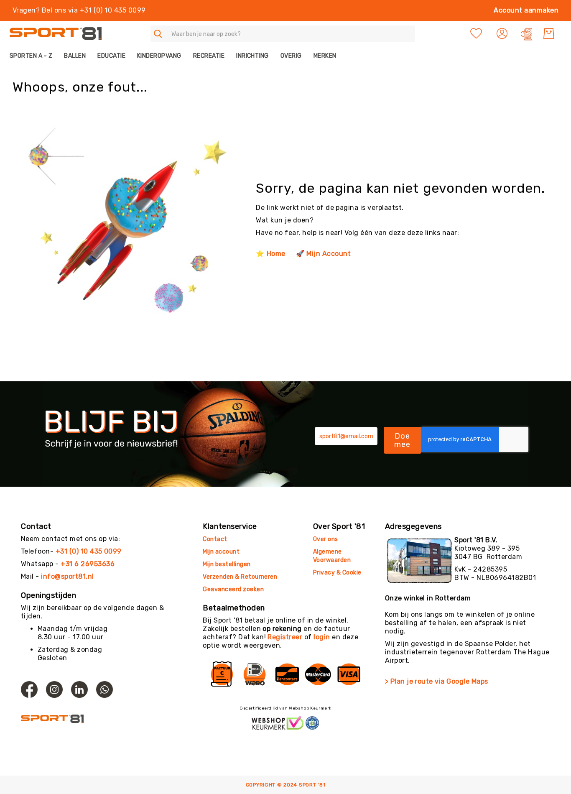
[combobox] (282, 34)
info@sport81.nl (67, 576)
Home (276, 254)
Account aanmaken (526, 10)
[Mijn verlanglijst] (476, 33)
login (322, 637)
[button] (503, 33)
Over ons (325, 539)
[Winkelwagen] (548, 33)
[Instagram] (54, 689)
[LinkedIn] (79, 689)
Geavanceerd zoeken (233, 589)
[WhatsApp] (104, 689)
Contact (215, 539)
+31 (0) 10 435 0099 (89, 551)
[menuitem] (34, 56)
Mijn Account (328, 254)
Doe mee (402, 440)
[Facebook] (29, 689)
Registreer (285, 637)
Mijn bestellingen (226, 564)
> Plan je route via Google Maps (436, 681)
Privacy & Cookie (338, 572)
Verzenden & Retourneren (240, 576)
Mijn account (221, 551)
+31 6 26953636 (88, 564)
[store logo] (56, 33)
